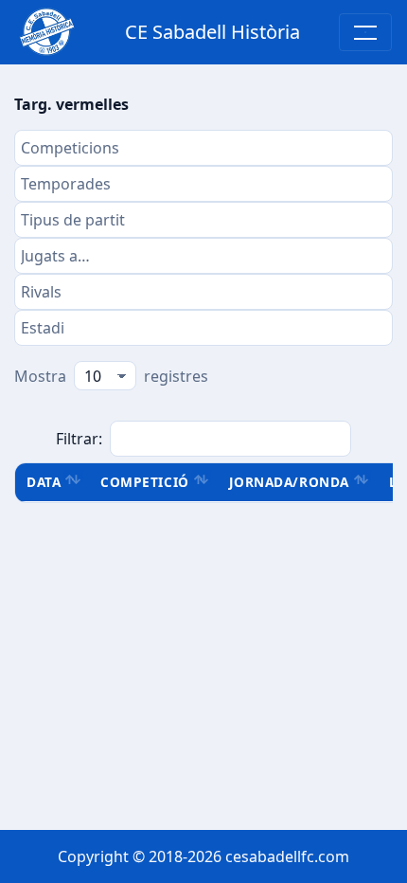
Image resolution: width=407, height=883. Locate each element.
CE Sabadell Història (212, 32)
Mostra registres (111, 376)
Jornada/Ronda (289, 482)
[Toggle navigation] (365, 32)
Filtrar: (79, 438)
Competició (144, 482)
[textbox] (203, 147)
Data (44, 482)
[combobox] (203, 148)
